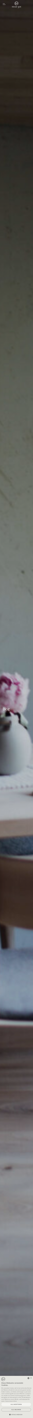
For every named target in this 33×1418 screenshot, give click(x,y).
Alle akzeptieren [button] (16, 1404)
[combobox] (28, 1378)
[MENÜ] (4, 4)
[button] (16, 1414)
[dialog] (16, 1397)
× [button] (31, 1378)
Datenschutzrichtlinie (11, 1401)
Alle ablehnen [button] (16, 1409)
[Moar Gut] (16, 4)
